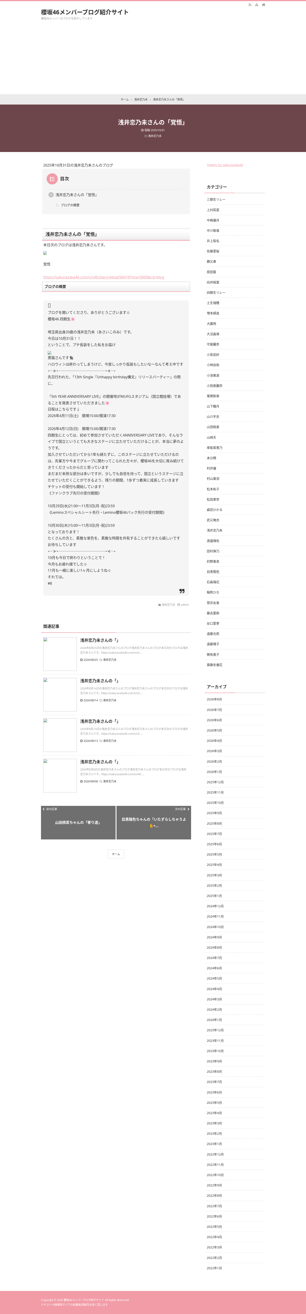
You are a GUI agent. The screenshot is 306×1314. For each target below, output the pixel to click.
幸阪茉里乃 (214, 447)
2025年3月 (214, 875)
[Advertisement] (153, 61)
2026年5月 (214, 730)
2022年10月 (215, 1175)
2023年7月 (214, 1082)
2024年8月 (214, 947)
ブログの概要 (70, 205)
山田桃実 (213, 427)
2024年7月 (214, 958)
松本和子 (213, 489)
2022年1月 (214, 1268)
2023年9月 (214, 1061)
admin (185, 605)
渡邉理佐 (213, 541)
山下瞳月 (213, 406)
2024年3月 (214, 999)
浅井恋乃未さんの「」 (100, 640)
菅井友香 (213, 603)
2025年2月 (214, 885)
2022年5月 (214, 1226)
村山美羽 (213, 478)
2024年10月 (215, 927)
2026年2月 (214, 761)
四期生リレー (216, 292)
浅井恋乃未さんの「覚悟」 (77, 194)
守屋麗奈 (213, 344)
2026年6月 (214, 720)
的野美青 (213, 561)
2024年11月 (215, 916)
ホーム (116, 854)
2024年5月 (214, 978)
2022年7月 (214, 1206)
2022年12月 (215, 1154)
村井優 (211, 468)
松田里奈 (213, 499)
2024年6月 (214, 968)
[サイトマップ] (256, 4)
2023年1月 (214, 1144)
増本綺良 (213, 313)
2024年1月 (214, 1020)
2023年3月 (214, 1123)
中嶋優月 (213, 220)
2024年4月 (214, 989)
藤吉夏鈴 (213, 613)
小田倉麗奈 (214, 385)
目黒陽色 (213, 571)
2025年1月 (214, 896)
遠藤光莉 (213, 633)
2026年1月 (214, 772)
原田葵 (211, 272)
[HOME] (263, 4)
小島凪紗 (213, 354)
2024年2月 (214, 1009)
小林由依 (213, 365)
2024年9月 (214, 937)
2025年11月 (215, 792)
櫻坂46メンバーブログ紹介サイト (85, 12)
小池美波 (213, 375)
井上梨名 (213, 241)
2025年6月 (214, 844)
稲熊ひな (213, 592)
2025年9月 (214, 813)
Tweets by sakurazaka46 (225, 165)
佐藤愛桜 (213, 251)
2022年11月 (215, 1164)
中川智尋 (213, 230)
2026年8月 (214, 699)
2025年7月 (214, 834)
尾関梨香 (213, 396)
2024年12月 (215, 906)
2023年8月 (214, 1071)
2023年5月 (214, 1102)
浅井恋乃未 (155, 136)
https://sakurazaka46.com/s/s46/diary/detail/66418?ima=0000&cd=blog (103, 277)
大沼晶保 (213, 334)
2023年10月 (215, 1051)
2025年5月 (214, 854)
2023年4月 (214, 1113)
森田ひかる (214, 509)
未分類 (211, 458)
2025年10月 (215, 802)
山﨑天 (211, 437)
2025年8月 (214, 823)
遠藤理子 (213, 644)
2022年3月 (214, 1247)
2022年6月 (214, 1216)
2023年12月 (215, 1030)
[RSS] (250, 4)
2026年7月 (214, 710)
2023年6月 (214, 1092)
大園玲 (211, 323)
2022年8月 (214, 1195)
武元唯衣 (213, 520)
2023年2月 (214, 1133)
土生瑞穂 (213, 303)
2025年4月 (214, 864)
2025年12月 (215, 782)
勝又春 (211, 261)
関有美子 (213, 654)
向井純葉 (213, 282)
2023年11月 (215, 1040)
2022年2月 (214, 1258)
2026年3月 (214, 751)
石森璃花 (213, 582)
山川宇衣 (213, 416)
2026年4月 (214, 740)
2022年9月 (214, 1185)
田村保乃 (213, 551)
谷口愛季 (213, 623)
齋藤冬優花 (214, 665)
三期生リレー (216, 199)
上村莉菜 (213, 210)
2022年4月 (214, 1237)
